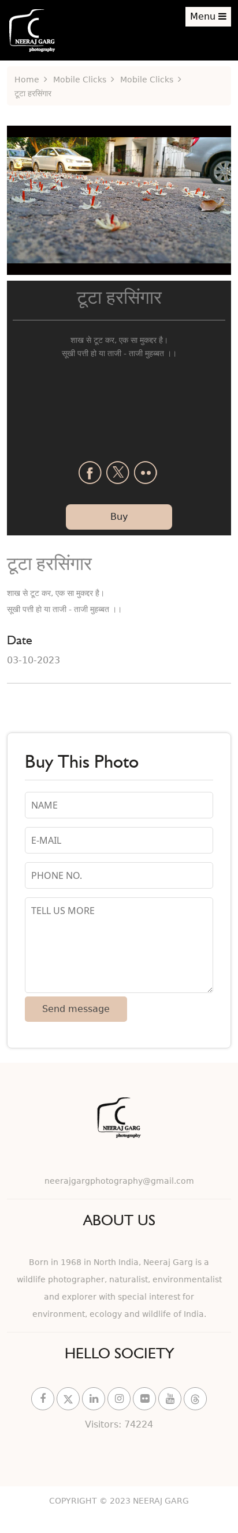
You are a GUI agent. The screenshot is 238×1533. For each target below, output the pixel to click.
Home (26, 79)
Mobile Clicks (79, 79)
